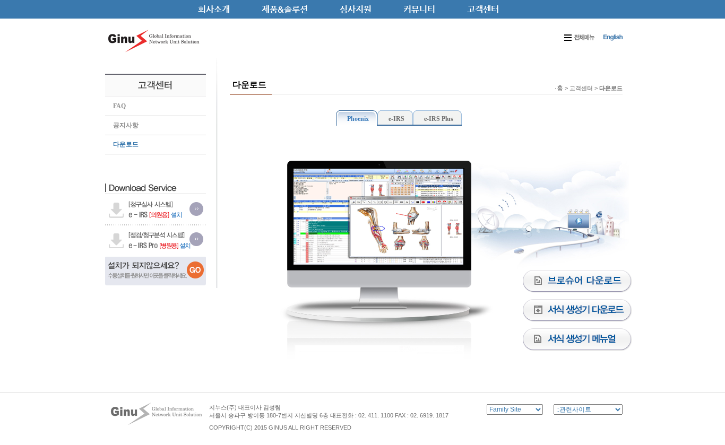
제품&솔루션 (285, 9)
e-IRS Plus (438, 119)
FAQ (119, 106)
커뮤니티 (419, 9)
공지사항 (126, 125)
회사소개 (214, 9)
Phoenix (358, 119)
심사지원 (356, 9)
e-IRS (396, 119)
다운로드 (126, 144)
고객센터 (483, 9)
